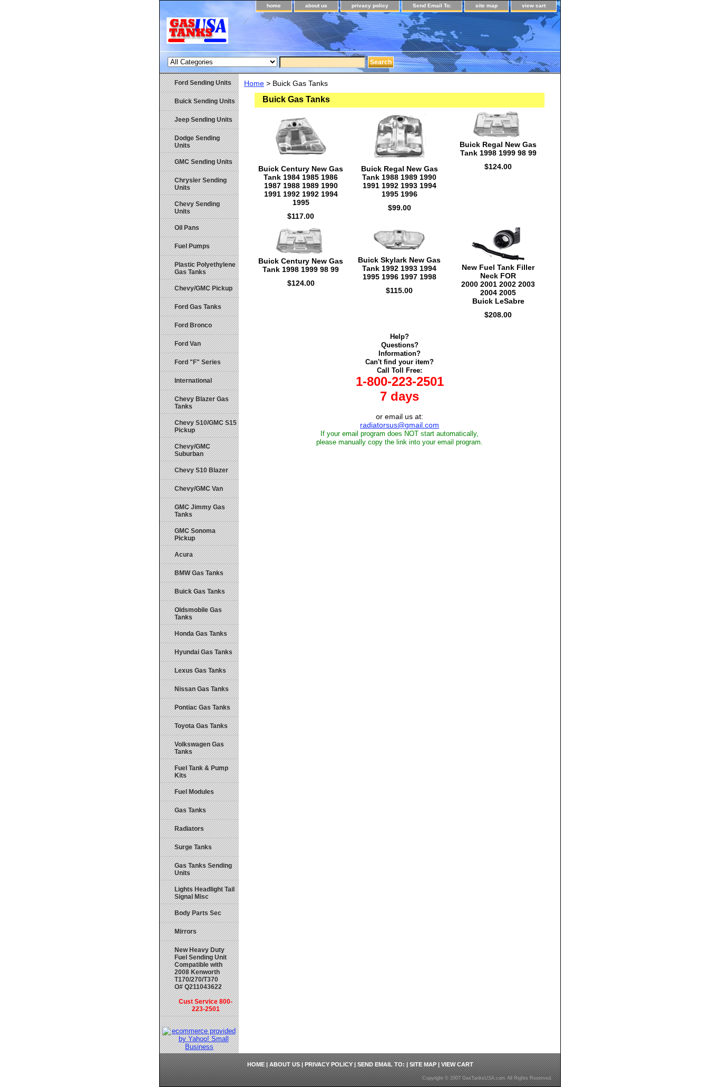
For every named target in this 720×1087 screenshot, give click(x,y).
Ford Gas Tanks (197, 306)
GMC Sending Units (203, 162)
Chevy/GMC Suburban (192, 450)
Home (254, 83)
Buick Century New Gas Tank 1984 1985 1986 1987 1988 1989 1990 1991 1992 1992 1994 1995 (300, 185)
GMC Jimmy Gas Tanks (199, 510)
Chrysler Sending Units (200, 184)
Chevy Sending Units (197, 207)
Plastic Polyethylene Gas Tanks (205, 268)
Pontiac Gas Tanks (202, 707)
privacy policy (370, 5)
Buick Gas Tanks (199, 591)
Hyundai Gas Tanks (203, 652)
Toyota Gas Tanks (201, 726)
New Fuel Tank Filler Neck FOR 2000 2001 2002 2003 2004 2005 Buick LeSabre (498, 284)
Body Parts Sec (197, 913)
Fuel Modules (194, 791)
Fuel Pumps (192, 246)
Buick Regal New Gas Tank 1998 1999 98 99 (498, 148)
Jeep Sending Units (203, 119)
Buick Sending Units (204, 101)
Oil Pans (186, 227)
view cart (534, 5)
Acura (183, 554)
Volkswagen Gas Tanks (199, 748)
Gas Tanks (190, 810)
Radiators (189, 828)
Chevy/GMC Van (198, 488)
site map (486, 5)
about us (316, 5)
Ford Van (187, 343)
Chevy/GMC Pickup (203, 288)
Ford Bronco (193, 325)
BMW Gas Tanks (198, 573)
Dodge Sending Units (197, 141)
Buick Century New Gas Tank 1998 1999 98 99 (300, 265)
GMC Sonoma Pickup (195, 534)
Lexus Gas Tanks (200, 670)
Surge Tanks (193, 847)
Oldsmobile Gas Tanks (198, 613)
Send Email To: (432, 5)
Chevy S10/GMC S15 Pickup (205, 426)
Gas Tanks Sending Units (203, 869)
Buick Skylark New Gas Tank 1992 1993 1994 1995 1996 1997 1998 (399, 268)
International (193, 380)
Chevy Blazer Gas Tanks (201, 402)
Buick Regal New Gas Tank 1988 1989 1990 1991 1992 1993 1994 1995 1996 (399, 181)
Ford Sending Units (202, 82)
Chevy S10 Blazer (201, 470)
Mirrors (185, 931)
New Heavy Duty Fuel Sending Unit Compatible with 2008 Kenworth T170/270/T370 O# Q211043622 (203, 979)
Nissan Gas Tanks (201, 689)
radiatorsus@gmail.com (399, 425)
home (274, 5)
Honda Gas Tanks (200, 633)
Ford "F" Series (197, 362)
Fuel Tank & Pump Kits (201, 771)
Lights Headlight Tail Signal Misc (204, 893)
